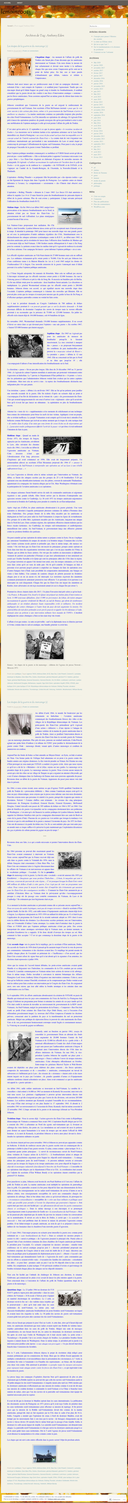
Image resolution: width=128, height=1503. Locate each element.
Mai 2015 (97, 94)
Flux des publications (101, 201)
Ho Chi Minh (56, 680)
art (95, 167)
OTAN (67, 683)
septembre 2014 (99, 115)
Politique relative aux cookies (56, 1499)
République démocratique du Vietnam (44, 686)
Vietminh (59, 689)
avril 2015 (97, 96)
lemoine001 (14, 12)
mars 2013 (97, 154)
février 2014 (98, 131)
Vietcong (52, 689)
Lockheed (64, 680)
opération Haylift (59, 683)
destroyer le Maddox (14, 677)
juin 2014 (97, 120)
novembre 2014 (99, 110)
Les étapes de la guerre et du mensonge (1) (27, 702)
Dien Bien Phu (27, 677)
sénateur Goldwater (62, 1480)
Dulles (34, 677)
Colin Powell (61, 674)
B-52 (48, 674)
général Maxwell (52, 677)
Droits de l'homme (100, 173)
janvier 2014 (98, 133)
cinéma (96, 170)
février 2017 (98, 73)
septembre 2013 (99, 144)
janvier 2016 (98, 83)
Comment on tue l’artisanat (103, 52)
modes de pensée (100, 180)
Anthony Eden (41, 674)
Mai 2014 (97, 123)
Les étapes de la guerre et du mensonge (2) (27, 46)
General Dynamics (33, 680)
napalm (39, 683)
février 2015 (98, 102)
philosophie (98, 183)
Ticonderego (34, 689)
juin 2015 (97, 91)
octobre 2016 (98, 81)
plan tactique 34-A (69, 1477)
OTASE (72, 683)
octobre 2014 (98, 112)
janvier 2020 (98, 65)
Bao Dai (54, 674)
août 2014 (97, 118)
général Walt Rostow (19, 680)
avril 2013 (97, 152)
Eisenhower (42, 677)
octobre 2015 (98, 89)
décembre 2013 (99, 136)
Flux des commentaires (102, 204)
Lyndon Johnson (72, 1474)
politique (18, 674)
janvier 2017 (98, 75)
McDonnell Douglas (20, 683)
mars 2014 (97, 128)
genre (96, 175)
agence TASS (31, 674)
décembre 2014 (99, 107)
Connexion (97, 199)
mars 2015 (97, 99)
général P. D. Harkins (65, 677)
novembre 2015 (99, 86)
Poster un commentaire (30, 51)
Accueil (7, 3)
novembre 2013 (99, 139)
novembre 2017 (99, 68)
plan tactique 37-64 (23, 686)
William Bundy (77, 689)
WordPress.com (99, 207)
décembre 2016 (99, 78)
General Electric (45, 680)
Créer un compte (100, 196)
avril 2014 (97, 125)
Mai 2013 (97, 149)
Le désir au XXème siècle (103, 41)
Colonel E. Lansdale (74, 674)
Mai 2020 (97, 62)
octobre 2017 (98, 70)
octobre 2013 (98, 141)
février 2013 (98, 157)
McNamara (32, 683)
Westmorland (67, 689)
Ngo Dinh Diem (47, 683)
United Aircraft (43, 689)
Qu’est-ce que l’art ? (101, 44)
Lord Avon (71, 680)
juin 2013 (97, 146)
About (19, 3)
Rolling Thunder (63, 686)
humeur (96, 178)
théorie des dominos (22, 689)
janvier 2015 (98, 104)
